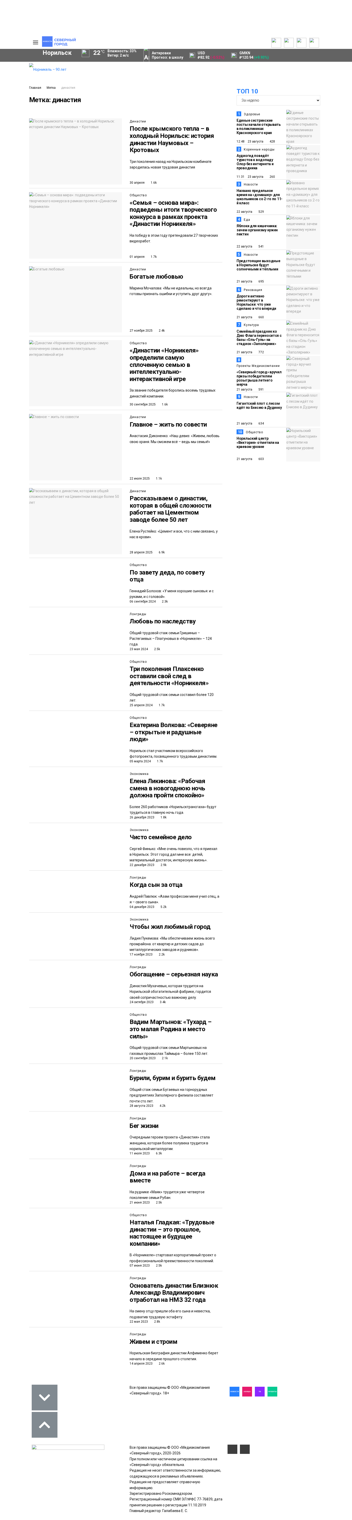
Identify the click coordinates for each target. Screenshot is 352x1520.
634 (261, 423)
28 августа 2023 (141, 1106)
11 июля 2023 (140, 1153)
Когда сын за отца (156, 884)
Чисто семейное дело (161, 837)
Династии (138, 121)
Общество (138, 195)
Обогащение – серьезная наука (174, 974)
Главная (35, 88)
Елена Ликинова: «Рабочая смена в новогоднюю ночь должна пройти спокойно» (167, 788)
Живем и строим (153, 1341)
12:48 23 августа (250, 141)
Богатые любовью (156, 276)
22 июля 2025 (140, 478)
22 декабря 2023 (142, 865)
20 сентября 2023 (143, 1058)
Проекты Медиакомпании (258, 366)
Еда (247, 220)
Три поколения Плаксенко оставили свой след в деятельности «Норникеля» (169, 676)
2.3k (164, 601)
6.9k (161, 552)
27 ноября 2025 (141, 330)
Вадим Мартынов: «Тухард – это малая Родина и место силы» (171, 1029)
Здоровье (252, 114)
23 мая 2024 (139, 649)
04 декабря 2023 (142, 907)
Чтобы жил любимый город (170, 926)
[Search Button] (17, 158)
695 (261, 281)
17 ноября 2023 (141, 954)
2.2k (161, 954)
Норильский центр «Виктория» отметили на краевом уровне (258, 442)
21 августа (244, 281)
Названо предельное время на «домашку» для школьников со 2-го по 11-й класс (259, 197)
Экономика (139, 773)
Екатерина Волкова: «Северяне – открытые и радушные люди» (173, 732)
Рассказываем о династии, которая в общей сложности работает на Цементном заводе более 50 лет (170, 509)
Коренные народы (259, 149)
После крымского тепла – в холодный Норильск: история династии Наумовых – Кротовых (172, 139)
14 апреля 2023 (141, 1363)
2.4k (161, 330)
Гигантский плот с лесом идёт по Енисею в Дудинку (259, 405)
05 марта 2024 (140, 761)
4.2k (162, 1106)
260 (272, 177)
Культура (251, 325)
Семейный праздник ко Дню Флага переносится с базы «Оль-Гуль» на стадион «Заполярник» (259, 337)
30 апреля (137, 182)
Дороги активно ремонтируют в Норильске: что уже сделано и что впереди (256, 302)
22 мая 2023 (139, 1321)
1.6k (153, 182)
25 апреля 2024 (141, 705)
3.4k (162, 1002)
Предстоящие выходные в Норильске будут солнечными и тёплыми (258, 265)
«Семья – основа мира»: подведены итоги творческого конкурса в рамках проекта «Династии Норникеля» (173, 213)
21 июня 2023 (140, 1202)
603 (261, 459)
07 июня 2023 (140, 1265)
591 (261, 389)
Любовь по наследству (163, 621)
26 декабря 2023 (142, 817)
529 (261, 212)
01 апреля (137, 257)
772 (261, 352)
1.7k (153, 257)
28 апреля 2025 (141, 552)
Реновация (253, 290)
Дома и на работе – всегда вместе (167, 1177)
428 (272, 141)
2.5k (156, 649)
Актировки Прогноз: (167, 55)
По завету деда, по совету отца (167, 576)
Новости (251, 184)
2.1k (164, 1058)
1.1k (158, 478)
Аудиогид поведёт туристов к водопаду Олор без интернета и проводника (255, 162)
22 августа (244, 212)
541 (261, 246)
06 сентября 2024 (143, 601)
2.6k (161, 1363)
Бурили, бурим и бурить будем (173, 1078)
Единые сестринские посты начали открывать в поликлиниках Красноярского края (259, 126)
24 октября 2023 (142, 1002)
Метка (51, 88)
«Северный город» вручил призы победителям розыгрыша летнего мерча (259, 378)
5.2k (163, 907)
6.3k (158, 1153)
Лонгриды (138, 614)
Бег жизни (144, 1125)
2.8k (156, 1321)
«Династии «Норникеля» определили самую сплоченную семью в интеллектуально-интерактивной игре (164, 364)
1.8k (163, 817)
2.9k (163, 865)
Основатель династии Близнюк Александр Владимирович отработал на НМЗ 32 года (174, 1292)
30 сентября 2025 (143, 404)
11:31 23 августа (250, 177)
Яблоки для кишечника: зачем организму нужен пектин (257, 230)
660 (261, 317)
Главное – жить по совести (168, 424)
